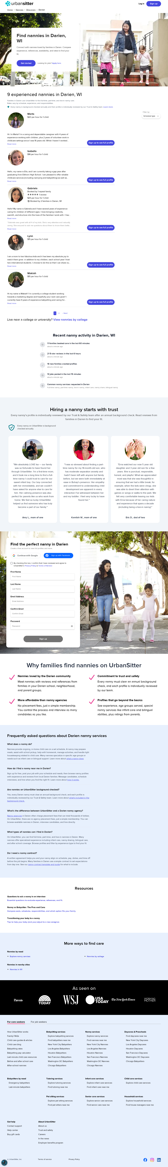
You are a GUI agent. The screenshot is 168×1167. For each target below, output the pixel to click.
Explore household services (138, 1100)
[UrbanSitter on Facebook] (143, 1160)
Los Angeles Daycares (136, 1044)
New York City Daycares (137, 1040)
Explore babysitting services (61, 1036)
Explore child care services (138, 1083)
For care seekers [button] (16, 1021)
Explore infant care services (99, 1083)
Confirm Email (17, 609)
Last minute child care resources (22, 1057)
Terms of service (45, 1159)
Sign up (154, 3)
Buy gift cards (13, 1134)
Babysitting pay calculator (19, 1053)
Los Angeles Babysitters (59, 1048)
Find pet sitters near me (59, 1105)
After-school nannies (16, 1065)
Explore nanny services (20, 956)
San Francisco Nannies (97, 1057)
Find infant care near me (98, 1087)
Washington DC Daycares (137, 1057)
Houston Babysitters (57, 1053)
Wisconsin (31, 10)
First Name (15, 572)
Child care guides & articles (19, 1040)
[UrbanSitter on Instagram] (150, 1160)
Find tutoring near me (58, 1087)
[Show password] (72, 626)
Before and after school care (20, 1061)
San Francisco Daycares (137, 1053)
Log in (141, 3)
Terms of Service (45, 566)
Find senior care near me (98, 1105)
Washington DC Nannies (98, 1061)
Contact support (14, 1126)
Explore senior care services (99, 1100)
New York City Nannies (97, 1044)
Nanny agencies (14, 816)
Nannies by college (95, 956)
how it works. (73, 780)
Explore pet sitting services (60, 1100)
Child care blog (14, 1044)
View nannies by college (70, 320)
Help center (12, 1130)
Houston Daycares (134, 1048)
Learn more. (108, 107)
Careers (41, 1134)
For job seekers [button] (39, 1021)
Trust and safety (45, 1130)
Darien (42, 10)
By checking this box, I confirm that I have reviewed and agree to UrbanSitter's (40, 564)
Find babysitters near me (59, 1040)
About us (42, 1126)
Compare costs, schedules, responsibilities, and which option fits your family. (41, 911)
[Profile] (16, 121)
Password (15, 621)
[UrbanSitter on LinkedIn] (157, 1160)
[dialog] (4, 1163)
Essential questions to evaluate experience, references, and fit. (35, 900)
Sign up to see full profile (101, 142)
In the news (43, 1138)
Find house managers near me (140, 1105)
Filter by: (146, 112)
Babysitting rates (14, 1048)
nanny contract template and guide (44, 864)
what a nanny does (75, 758)
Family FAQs (13, 1036)
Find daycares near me (136, 1036)
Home (10, 10)
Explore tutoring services (59, 1083)
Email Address (17, 596)
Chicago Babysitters (57, 1065)
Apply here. (56, 63)
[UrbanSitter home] (20, 3)
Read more (11, 144)
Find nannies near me (97, 1040)
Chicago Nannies (95, 1065)
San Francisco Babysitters (59, 1057)
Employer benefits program (50, 1142)
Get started (26, 63)
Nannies (19, 10)
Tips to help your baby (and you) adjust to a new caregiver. (33, 922)
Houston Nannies (95, 1053)
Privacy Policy (30, 566)
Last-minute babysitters (19, 1087)
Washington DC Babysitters (60, 1061)
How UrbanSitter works (17, 1032)
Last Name (15, 584)
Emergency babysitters (19, 1083)
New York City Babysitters (60, 1044)
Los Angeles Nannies (96, 1048)
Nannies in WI (16, 969)
